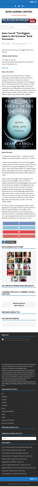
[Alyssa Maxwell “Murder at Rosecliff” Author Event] (19, 273)
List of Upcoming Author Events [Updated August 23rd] (17, 447)
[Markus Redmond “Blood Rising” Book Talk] (19, 254)
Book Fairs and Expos (8, 423)
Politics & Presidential (8, 411)
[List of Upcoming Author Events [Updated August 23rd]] (10, 254)
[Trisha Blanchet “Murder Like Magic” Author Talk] (27, 254)
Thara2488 (6, 44)
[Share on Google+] (19, 236)
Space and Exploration (20, 44)
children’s (4, 396)
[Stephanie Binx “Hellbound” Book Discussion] (19, 261)
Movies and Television (8, 420)
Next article (19, 305)
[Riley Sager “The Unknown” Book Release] (23, 279)
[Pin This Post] (19, 232)
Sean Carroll (11, 242)
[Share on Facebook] (19, 223)
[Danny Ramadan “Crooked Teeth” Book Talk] (10, 273)
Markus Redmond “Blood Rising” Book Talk (14, 450)
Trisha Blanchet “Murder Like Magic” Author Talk (15, 453)
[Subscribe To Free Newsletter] (22, 6)
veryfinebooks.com (12, 366)
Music (3, 408)
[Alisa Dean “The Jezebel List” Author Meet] (27, 267)
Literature (4, 405)
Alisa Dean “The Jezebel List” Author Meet (13, 471)
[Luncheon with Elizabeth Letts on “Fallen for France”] (10, 267)
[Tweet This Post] (19, 227)
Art (2, 393)
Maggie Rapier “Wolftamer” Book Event (13, 462)
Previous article (19, 303)
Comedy (4, 399)
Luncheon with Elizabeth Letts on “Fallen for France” (16, 465)
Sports (4, 417)
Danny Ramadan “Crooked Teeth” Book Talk (14, 473)
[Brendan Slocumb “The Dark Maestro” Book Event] (14, 279)
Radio (3, 414)
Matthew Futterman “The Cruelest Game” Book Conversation (19, 468)
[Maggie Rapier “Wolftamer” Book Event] (27, 261)
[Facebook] (15, 6)
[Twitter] (19, 6)
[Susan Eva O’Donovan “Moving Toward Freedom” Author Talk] (27, 273)
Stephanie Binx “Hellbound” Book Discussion (14, 459)
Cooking (4, 402)
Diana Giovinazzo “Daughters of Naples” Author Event (17, 456)
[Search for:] (19, 27)
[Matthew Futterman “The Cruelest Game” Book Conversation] (19, 267)
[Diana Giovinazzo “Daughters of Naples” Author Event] (10, 261)
